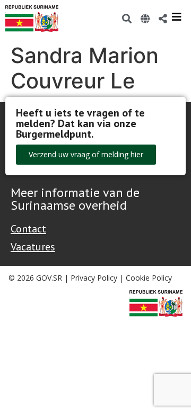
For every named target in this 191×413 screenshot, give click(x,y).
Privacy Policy (94, 278)
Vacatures (33, 247)
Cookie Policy (149, 278)
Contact (28, 229)
